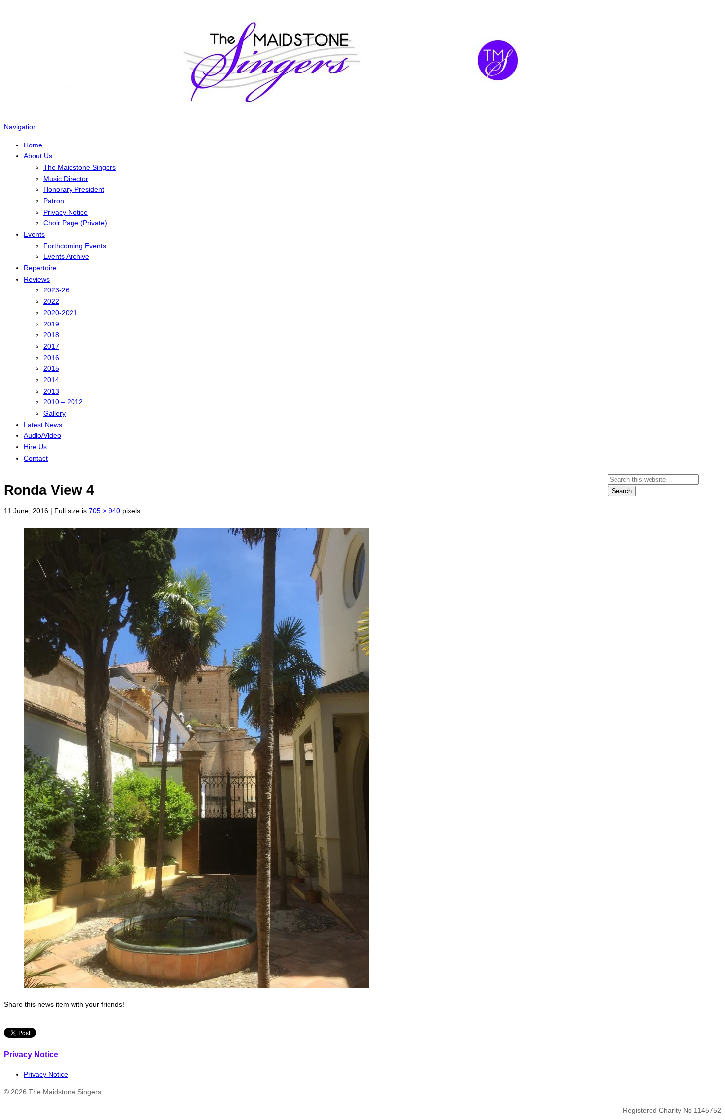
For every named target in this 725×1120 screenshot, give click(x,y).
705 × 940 (104, 511)
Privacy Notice (65, 212)
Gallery (54, 413)
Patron (53, 201)
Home (33, 145)
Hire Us (35, 447)
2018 (51, 335)
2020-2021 (60, 313)
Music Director (65, 178)
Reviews (37, 279)
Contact (36, 458)
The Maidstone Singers (79, 167)
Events (34, 234)
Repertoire (40, 268)
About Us (38, 156)
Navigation (20, 127)
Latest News (43, 425)
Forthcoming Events (74, 246)
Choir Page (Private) (75, 223)
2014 (51, 380)
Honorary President (73, 189)
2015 (51, 368)
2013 (51, 391)
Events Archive (66, 256)
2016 (51, 357)
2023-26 (56, 290)
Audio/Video (42, 435)
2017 (51, 346)
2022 (51, 301)
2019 (51, 324)
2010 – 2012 (63, 402)
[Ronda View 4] (196, 986)
